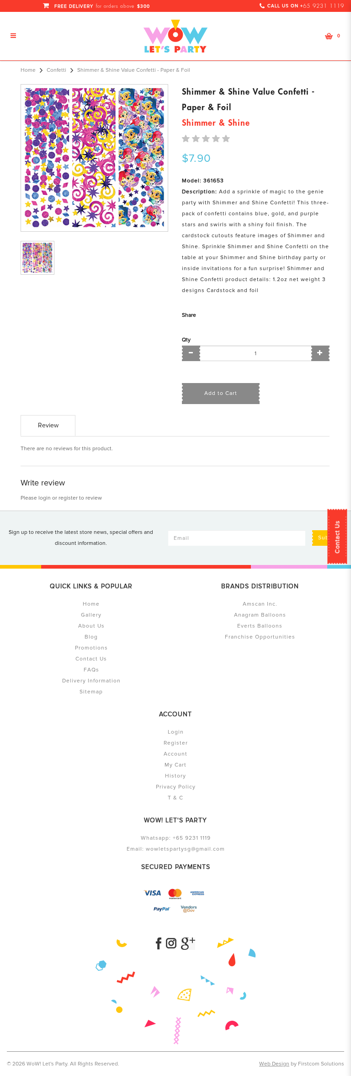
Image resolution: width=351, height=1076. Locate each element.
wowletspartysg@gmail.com (185, 849)
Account (175, 754)
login (44, 498)
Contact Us (337, 537)
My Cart (175, 765)
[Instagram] (171, 944)
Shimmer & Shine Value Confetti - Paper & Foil (133, 70)
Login (176, 732)
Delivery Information (91, 680)
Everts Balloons (259, 626)
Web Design (274, 1063)
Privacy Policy (176, 786)
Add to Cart (220, 393)
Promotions (91, 648)
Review (48, 425)
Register (176, 743)
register (68, 498)
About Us (91, 626)
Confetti (56, 70)
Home (28, 70)
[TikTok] (188, 944)
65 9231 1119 (323, 6)
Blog (91, 637)
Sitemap (91, 691)
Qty (186, 339)
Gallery (91, 615)
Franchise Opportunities (260, 637)
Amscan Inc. (260, 604)
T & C (175, 797)
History (175, 775)
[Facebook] (159, 944)
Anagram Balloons (260, 615)
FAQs (91, 669)
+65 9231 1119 (192, 838)
